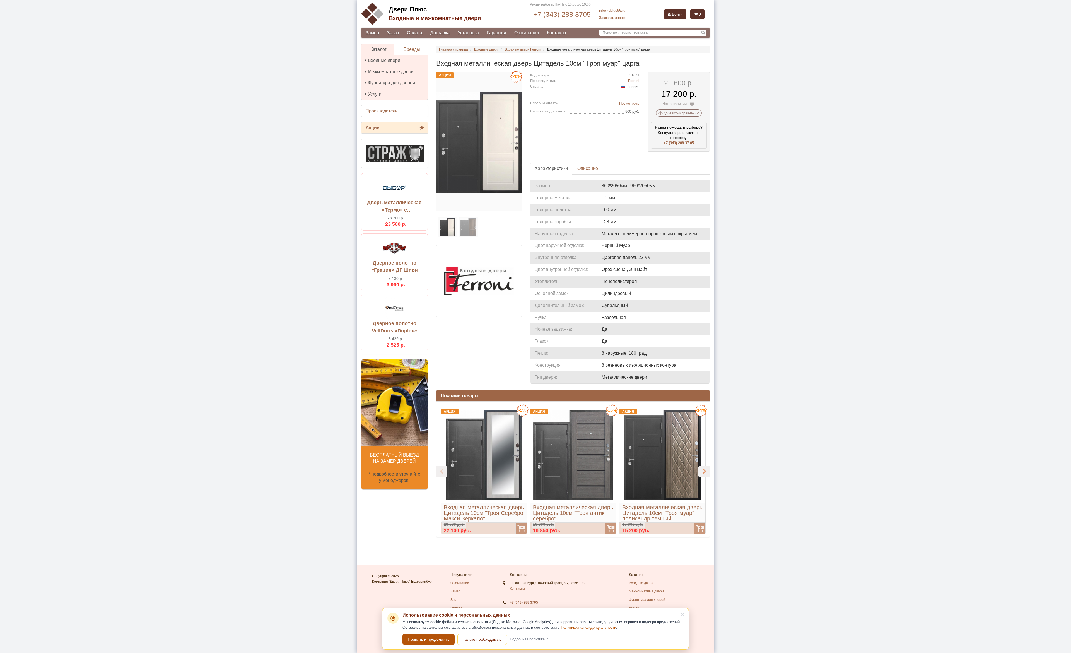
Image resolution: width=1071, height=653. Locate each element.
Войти (677, 14)
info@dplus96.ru (612, 10)
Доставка (440, 32)
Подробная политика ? (529, 639)
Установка (468, 32)
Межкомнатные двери (391, 71)
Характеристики (551, 168)
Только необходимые (482, 639)
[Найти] (703, 33)
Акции (373, 127)
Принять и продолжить (428, 639)
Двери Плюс (408, 9)
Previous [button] (441, 471)
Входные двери (384, 60)
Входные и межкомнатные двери (435, 18)
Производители (382, 111)
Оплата (414, 32)
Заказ (393, 32)
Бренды (412, 49)
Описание (587, 168)
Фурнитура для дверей (391, 82)
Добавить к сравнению (681, 113)
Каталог (378, 49)
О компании (526, 32)
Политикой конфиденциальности (588, 627)
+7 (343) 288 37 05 (679, 143)
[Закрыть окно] (682, 614)
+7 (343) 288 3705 (562, 14)
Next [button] (704, 471)
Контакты (556, 32)
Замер (372, 32)
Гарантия (496, 32)
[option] (484, 470)
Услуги (375, 94)
